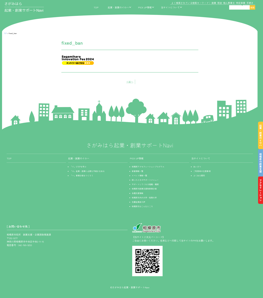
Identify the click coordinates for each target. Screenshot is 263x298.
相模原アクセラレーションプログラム (148, 166)
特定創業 (240, 3)
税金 (219, 3)
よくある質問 (199, 175)
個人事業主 (229, 3)
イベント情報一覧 (139, 175)
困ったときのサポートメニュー (145, 180)
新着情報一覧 (137, 171)
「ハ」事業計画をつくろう (81, 175)
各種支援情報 (137, 193)
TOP (96, 7)
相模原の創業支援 (260, 163)
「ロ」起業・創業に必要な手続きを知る (87, 171)
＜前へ (129, 81)
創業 (213, 3)
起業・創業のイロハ (118, 7)
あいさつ (197, 166)
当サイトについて (170, 7)
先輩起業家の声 (138, 202)
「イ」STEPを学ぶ (78, 166)
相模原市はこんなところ (142, 206)
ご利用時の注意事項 (202, 171)
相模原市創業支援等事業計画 (144, 188)
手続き (249, 3)
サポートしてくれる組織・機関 (145, 184)
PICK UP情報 (145, 7)
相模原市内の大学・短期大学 (144, 197)
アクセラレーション (260, 190)
